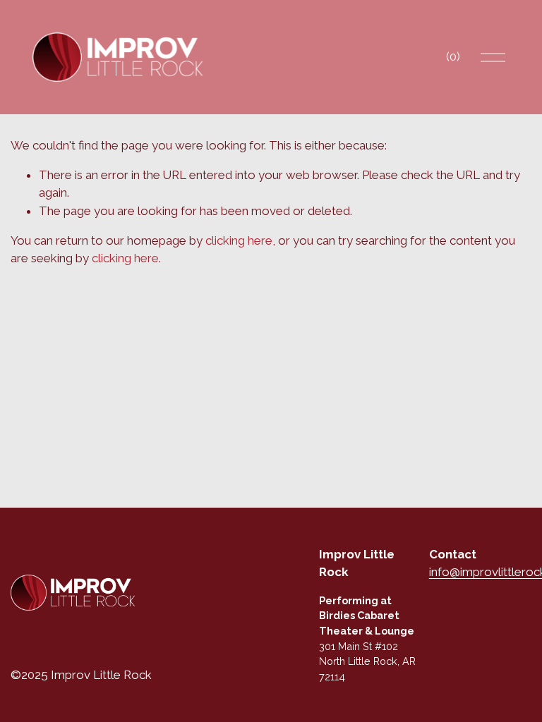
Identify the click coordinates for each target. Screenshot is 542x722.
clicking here (238, 240)
